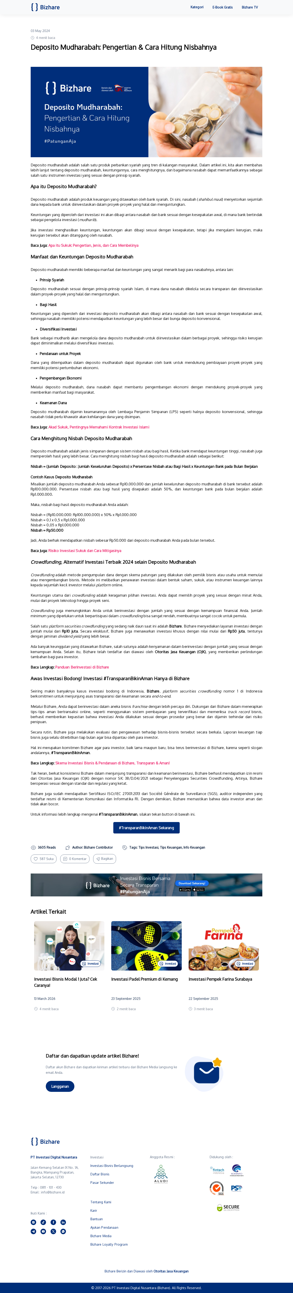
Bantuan (96, 1219)
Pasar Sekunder (102, 1183)
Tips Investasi (148, 847)
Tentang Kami (100, 1202)
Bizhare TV (250, 7)
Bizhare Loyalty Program (109, 1244)
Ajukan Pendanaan (104, 1227)
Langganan (60, 1086)
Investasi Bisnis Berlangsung (111, 1166)
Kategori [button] (197, 7)
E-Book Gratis (223, 7)
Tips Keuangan (171, 847)
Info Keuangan (194, 847)
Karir (93, 1210)
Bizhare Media (101, 1236)
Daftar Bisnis (100, 1174)
